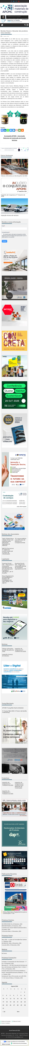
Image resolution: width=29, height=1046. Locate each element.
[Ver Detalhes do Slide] (14, 17)
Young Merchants (8, 703)
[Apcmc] (2, 25)
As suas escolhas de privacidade (15, 1041)
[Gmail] (16, 130)
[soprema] (14, 21)
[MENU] (27, 25)
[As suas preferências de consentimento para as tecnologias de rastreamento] (19, 1043)
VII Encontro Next (6, 931)
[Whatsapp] (8, 130)
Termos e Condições (5, 1023)
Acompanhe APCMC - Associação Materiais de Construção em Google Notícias (14, 138)
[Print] (22, 130)
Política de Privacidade (6, 1021)
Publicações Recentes (9, 874)
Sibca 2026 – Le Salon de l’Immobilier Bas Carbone (14, 939)
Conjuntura (5, 778)
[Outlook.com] (13, 130)
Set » (18, 1011)
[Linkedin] (5, 130)
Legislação (5, 559)
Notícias (4, 644)
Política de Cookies (17, 1021)
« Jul (4, 1011)
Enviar (4, 241)
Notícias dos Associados (10, 534)
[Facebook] (2, 130)
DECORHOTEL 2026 (6, 943)
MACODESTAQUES (6, 926)
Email (3, 226)
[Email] (19, 130)
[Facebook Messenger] (11, 130)
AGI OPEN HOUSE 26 (7, 924)
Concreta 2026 (5, 945)
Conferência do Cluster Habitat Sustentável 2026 (14, 927)
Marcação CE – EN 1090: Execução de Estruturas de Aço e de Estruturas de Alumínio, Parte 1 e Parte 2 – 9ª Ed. (14, 967)
